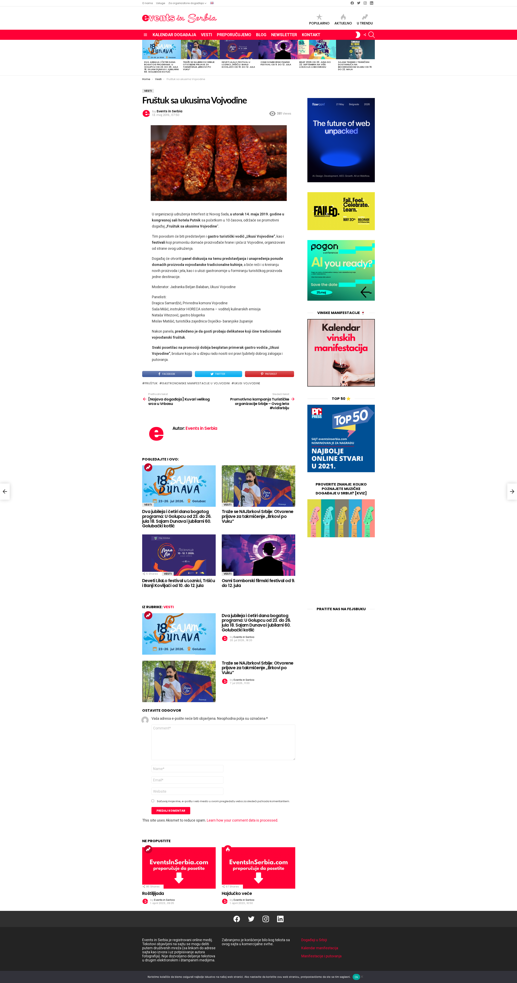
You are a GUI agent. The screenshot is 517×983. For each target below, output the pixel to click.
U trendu (365, 23)
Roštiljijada (153, 893)
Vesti (206, 34)
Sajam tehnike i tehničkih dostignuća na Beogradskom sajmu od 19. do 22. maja (355, 65)
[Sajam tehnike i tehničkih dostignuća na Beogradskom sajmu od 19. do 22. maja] (355, 49)
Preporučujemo (234, 34)
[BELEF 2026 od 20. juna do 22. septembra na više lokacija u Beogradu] (316, 49)
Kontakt (311, 34)
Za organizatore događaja (186, 3)
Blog (261, 34)
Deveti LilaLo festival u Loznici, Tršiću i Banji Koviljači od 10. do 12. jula (238, 64)
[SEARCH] (371, 35)
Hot (228, 849)
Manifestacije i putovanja (321, 956)
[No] (361, 976)
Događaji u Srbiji (314, 940)
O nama (147, 3)
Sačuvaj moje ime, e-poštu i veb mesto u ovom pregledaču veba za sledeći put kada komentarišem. (223, 801)
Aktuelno (343, 23)
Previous (144, 57)
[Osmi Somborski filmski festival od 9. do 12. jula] (277, 49)
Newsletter (284, 34)
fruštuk (151, 383)
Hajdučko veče (237, 893)
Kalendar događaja (174, 34)
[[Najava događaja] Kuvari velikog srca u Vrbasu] (5, 492)
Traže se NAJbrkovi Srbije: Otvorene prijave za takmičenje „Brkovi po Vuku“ (199, 65)
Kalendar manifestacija (319, 948)
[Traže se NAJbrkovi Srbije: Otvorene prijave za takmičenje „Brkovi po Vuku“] (200, 49)
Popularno (319, 23)
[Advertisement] (341, 572)
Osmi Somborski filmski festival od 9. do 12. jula (276, 63)
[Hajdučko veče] (258, 868)
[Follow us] (364, 35)
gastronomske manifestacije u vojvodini (196, 383)
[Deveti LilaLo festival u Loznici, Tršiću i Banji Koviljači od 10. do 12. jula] (239, 49)
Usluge (160, 3)
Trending (148, 467)
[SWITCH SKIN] (358, 35)
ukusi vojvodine (247, 383)
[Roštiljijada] (179, 868)
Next (373, 57)
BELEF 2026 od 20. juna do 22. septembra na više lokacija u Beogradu (315, 64)
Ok (356, 977)
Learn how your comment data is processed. (242, 820)
